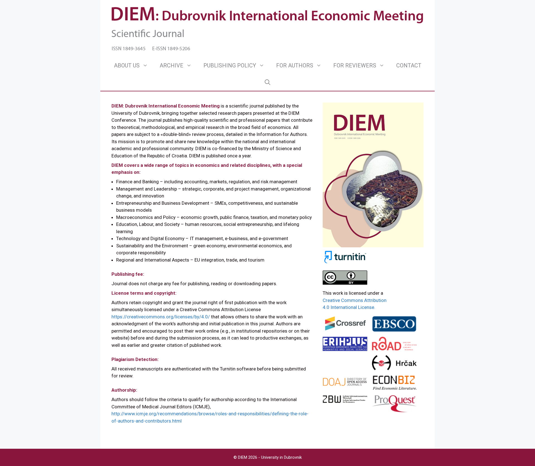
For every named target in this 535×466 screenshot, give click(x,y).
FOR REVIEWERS (354, 65)
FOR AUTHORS (294, 65)
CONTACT (408, 65)
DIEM (243, 457)
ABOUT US (127, 65)
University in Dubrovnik (281, 457)
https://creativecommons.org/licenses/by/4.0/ (160, 316)
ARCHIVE (171, 65)
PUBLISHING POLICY (229, 65)
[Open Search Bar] (267, 82)
